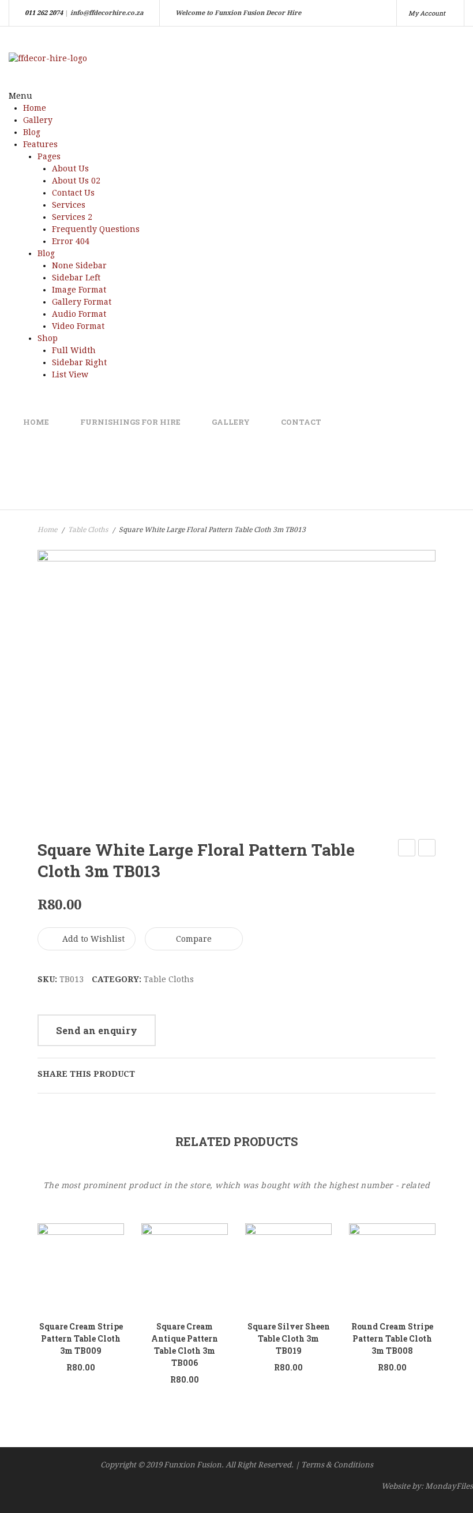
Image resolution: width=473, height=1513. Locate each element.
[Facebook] (149, 1074)
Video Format (78, 326)
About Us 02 (76, 180)
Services (68, 204)
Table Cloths (88, 530)
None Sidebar (79, 265)
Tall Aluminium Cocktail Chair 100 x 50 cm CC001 (427, 849)
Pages (49, 156)
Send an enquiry (96, 1030)
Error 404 (70, 241)
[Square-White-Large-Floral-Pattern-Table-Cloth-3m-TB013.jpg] (236, 683)
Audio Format (79, 314)
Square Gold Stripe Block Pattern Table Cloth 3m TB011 (407, 849)
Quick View (53, 1280)
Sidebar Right (79, 362)
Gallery (37, 120)
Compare (194, 938)
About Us (70, 168)
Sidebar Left (76, 277)
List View (70, 374)
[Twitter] (167, 1074)
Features (40, 144)
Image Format (79, 289)
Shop (47, 338)
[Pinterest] (185, 1074)
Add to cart (100, 1276)
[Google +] (203, 1074)
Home (34, 108)
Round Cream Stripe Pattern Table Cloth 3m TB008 (392, 1338)
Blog (31, 132)
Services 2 (72, 217)
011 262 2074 (44, 13)
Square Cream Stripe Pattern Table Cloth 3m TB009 (81, 1338)
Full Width (74, 350)
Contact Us (73, 192)
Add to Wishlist (92, 938)
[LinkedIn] (220, 1074)
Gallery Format (81, 301)
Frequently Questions (96, 229)
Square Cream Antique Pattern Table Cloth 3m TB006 (184, 1344)
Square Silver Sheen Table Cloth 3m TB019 (288, 1338)
